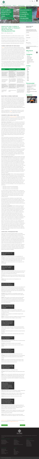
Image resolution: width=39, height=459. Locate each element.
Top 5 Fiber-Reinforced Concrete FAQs (6, 13)
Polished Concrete (16, 443)
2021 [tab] (28, 75)
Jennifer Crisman (4, 420)
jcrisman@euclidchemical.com (13, 421)
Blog (14, 449)
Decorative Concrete (30, 60)
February (28, 69)
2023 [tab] (28, 72)
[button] (32, 44)
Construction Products (30, 59)
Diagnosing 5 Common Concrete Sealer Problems (25, 14)
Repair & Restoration (4, 440)
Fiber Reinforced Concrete (30, 61)
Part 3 (11, 111)
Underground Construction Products (18, 444)
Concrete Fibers (16, 442)
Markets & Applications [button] (7, 5)
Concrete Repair (29, 58)
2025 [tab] (28, 67)
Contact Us (15, 454)
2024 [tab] (28, 71)
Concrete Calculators (29, 445)
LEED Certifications (28, 443)
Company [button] (35, 5)
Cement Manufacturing (4, 441)
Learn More (2, 437)
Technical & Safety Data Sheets (30, 440)
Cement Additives (29, 57)
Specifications (28, 441)
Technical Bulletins (28, 442)
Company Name (28, 37)
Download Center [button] (21, 5)
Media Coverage (16, 453)
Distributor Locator (3, 449)
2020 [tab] (28, 77)
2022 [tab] (28, 74)
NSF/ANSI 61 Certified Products (31, 84)
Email (27, 40)
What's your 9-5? (28, 42)
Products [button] (14, 5)
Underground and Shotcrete (4, 442)
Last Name (27, 35)
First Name (27, 32)
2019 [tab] (28, 78)
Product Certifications (29, 444)
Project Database (3, 443)
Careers (15, 450)
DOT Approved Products (4, 450)
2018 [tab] (28, 80)
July (27, 70)
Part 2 (3, 47)
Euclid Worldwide (16, 451)
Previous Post (5, 425)
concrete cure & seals (13, 116)
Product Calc (3, 451)
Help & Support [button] (29, 5)
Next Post (22, 425)
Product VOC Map (3, 453)
